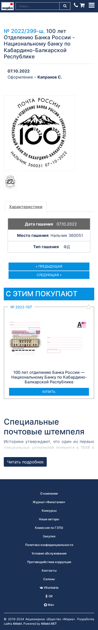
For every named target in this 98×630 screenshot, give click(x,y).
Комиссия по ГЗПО (49, 528)
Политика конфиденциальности (49, 545)
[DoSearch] (65, 6)
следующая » (49, 275)
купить (49, 392)
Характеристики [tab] (25, 206)
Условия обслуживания (49, 553)
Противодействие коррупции (49, 562)
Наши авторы (49, 519)
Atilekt (17, 623)
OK (50, 596)
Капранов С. (49, 77)
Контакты (49, 570)
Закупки (49, 536)
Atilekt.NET (49, 623)
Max (50, 605)
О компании (49, 493)
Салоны (49, 579)
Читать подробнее (25, 461)
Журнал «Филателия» (49, 502)
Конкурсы (49, 510)
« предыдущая (49, 266)
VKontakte (51, 587)
